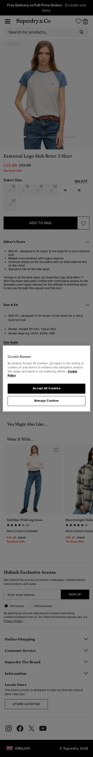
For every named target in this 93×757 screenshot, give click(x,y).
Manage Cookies (46, 400)
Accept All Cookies (46, 388)
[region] (46, 378)
